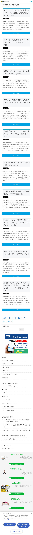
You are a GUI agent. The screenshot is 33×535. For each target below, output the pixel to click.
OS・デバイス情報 (8, 360)
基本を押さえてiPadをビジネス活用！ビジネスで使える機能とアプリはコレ (16, 133)
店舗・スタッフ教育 (8, 406)
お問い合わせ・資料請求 (17, 464)
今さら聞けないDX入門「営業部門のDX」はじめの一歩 (17, 425)
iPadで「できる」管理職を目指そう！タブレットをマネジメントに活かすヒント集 (16, 222)
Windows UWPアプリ (9, 386)
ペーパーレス (6, 400)
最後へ (10, 321)
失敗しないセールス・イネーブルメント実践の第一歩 (17, 431)
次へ (4, 321)
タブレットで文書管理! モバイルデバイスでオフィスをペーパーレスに (16, 42)
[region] (16, 523)
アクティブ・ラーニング (10, 403)
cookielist (7, 519)
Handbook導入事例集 (9, 439)
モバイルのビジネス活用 (10, 374)
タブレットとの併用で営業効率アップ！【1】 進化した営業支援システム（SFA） (16, 12)
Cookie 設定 (16, 531)
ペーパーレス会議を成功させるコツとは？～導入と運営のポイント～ (16, 253)
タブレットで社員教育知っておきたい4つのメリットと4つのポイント (16, 102)
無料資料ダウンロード (17, 493)
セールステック (7, 367)
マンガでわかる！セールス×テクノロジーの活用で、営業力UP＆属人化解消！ (16, 420)
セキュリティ (6, 370)
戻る (10, 318)
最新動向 (5, 377)
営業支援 (5, 396)
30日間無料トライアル (17, 478)
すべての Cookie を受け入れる (23, 525)
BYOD (5, 389)
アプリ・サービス (8, 363)
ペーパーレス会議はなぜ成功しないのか (14, 435)
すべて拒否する (10, 524)
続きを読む (16, 33)
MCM (4, 393)
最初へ (5, 318)
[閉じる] (31, 514)
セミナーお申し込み (17, 507)
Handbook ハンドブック (7, 448)
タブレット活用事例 (8, 410)
